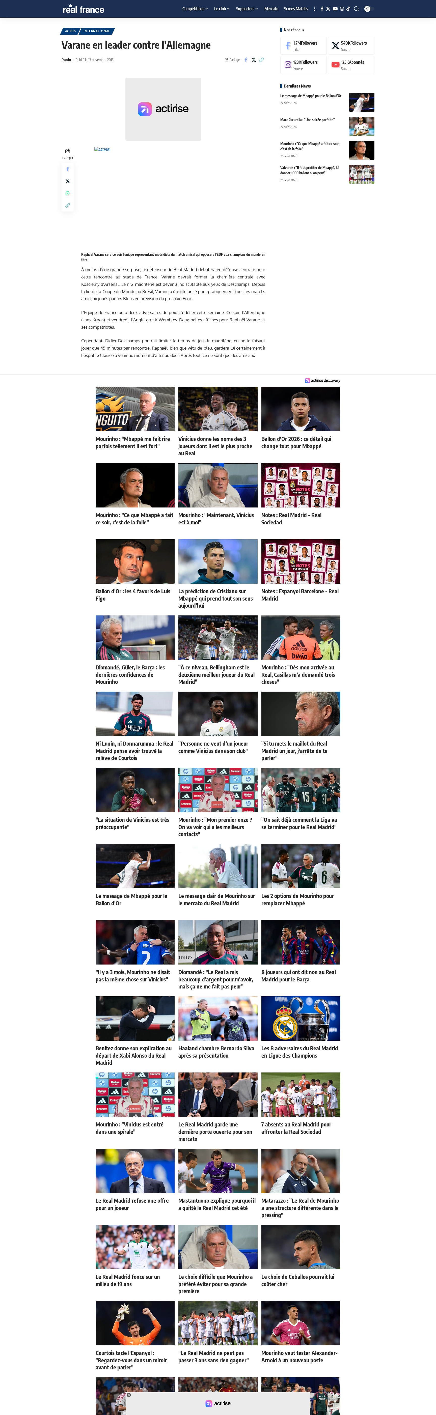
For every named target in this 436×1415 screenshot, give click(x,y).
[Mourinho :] (361, 150)
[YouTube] (335, 9)
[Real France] (94, 9)
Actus (70, 31)
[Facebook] (322, 9)
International (97, 31)
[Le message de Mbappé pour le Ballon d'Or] (361, 102)
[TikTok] (348, 9)
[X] (328, 9)
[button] (314, 9)
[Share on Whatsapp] (68, 193)
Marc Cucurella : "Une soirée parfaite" (307, 119)
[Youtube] (351, 65)
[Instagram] (342, 9)
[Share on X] (253, 60)
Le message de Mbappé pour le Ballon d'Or (310, 95)
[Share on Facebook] (246, 60)
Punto (66, 59)
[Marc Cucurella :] (361, 126)
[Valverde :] (361, 174)
